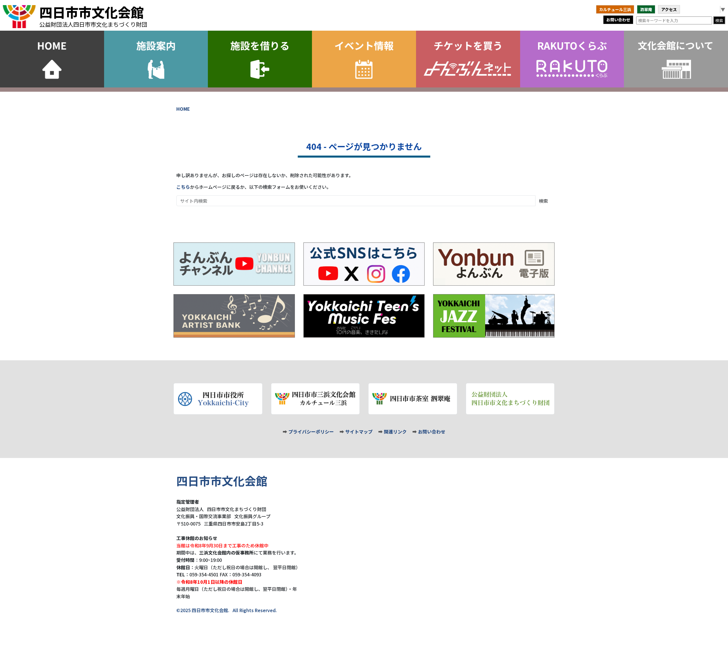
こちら (183, 186)
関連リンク (395, 431)
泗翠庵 (646, 9)
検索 (719, 20)
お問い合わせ (618, 19)
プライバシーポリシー (311, 431)
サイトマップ (359, 431)
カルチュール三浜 (615, 9)
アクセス (669, 9)
